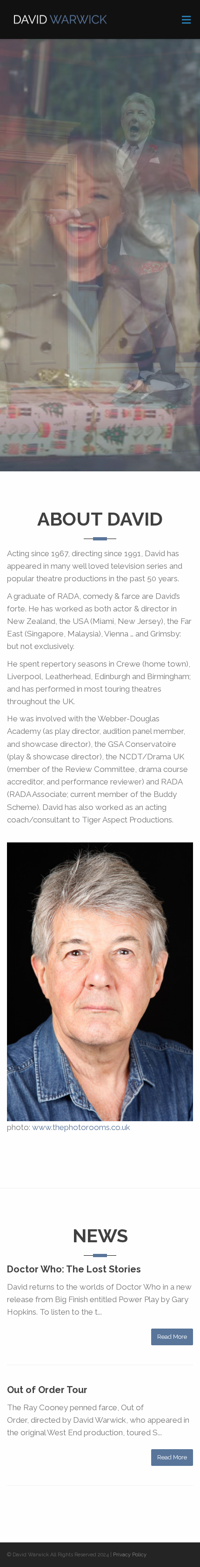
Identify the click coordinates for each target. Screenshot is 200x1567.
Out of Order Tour (47, 1389)
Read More (172, 1336)
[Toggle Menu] (186, 20)
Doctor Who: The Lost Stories (74, 1269)
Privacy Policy (130, 1555)
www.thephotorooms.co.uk (81, 1127)
